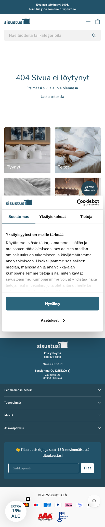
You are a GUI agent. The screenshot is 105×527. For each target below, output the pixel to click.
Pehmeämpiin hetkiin (18, 390)
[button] (16, 511)
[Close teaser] (28, 499)
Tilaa (87, 468)
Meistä (8, 415)
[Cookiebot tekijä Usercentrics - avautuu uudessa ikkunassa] (77, 202)
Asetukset (50, 320)
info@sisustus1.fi (52, 363)
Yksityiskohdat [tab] (52, 216)
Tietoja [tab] (86, 216)
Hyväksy (52, 303)
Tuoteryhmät (12, 402)
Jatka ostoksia (52, 96)
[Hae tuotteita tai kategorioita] (94, 35)
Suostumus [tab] (18, 216)
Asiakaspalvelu (14, 428)
